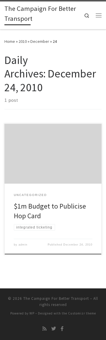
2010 (23, 41)
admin (23, 244)
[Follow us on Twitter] (53, 328)
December (39, 41)
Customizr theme (82, 313)
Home (9, 41)
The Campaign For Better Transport (56, 298)
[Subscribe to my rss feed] (44, 328)
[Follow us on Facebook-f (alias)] (62, 328)
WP (31, 313)
